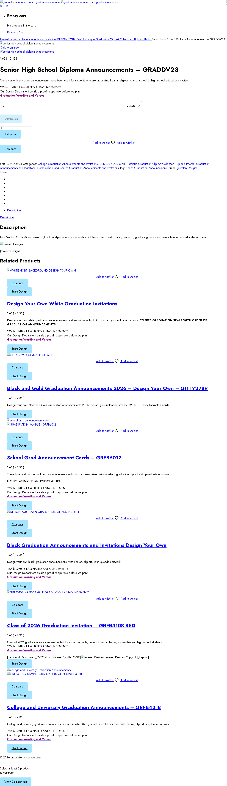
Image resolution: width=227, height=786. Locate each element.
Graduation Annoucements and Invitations (32, 39)
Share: (4, 172)
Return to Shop (16, 32)
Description (7, 217)
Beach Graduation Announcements (147, 168)
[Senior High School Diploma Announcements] (27, 52)
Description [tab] (14, 210)
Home (3, 39)
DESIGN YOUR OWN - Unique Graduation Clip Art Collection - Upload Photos (104, 39)
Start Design (19, 292)
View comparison (15, 782)
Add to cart (10, 134)
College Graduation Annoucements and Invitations (68, 164)
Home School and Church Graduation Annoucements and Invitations (78, 168)
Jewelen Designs (187, 168)
